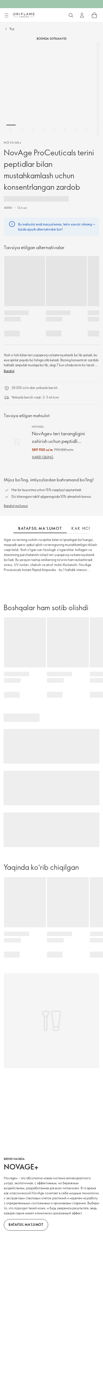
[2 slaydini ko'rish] (22, 129)
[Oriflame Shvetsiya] (24, 15)
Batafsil (9, 371)
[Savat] (94, 15)
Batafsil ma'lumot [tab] (40, 528)
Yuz (11, 28)
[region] (51, 89)
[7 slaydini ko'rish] (75, 129)
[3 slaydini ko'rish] (32, 129)
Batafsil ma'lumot (16, 505)
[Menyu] (6, 15)
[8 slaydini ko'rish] (86, 129)
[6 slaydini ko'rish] (65, 129)
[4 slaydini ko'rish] (43, 129)
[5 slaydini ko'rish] (54, 129)
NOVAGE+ (13, 142)
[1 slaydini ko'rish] (11, 129)
